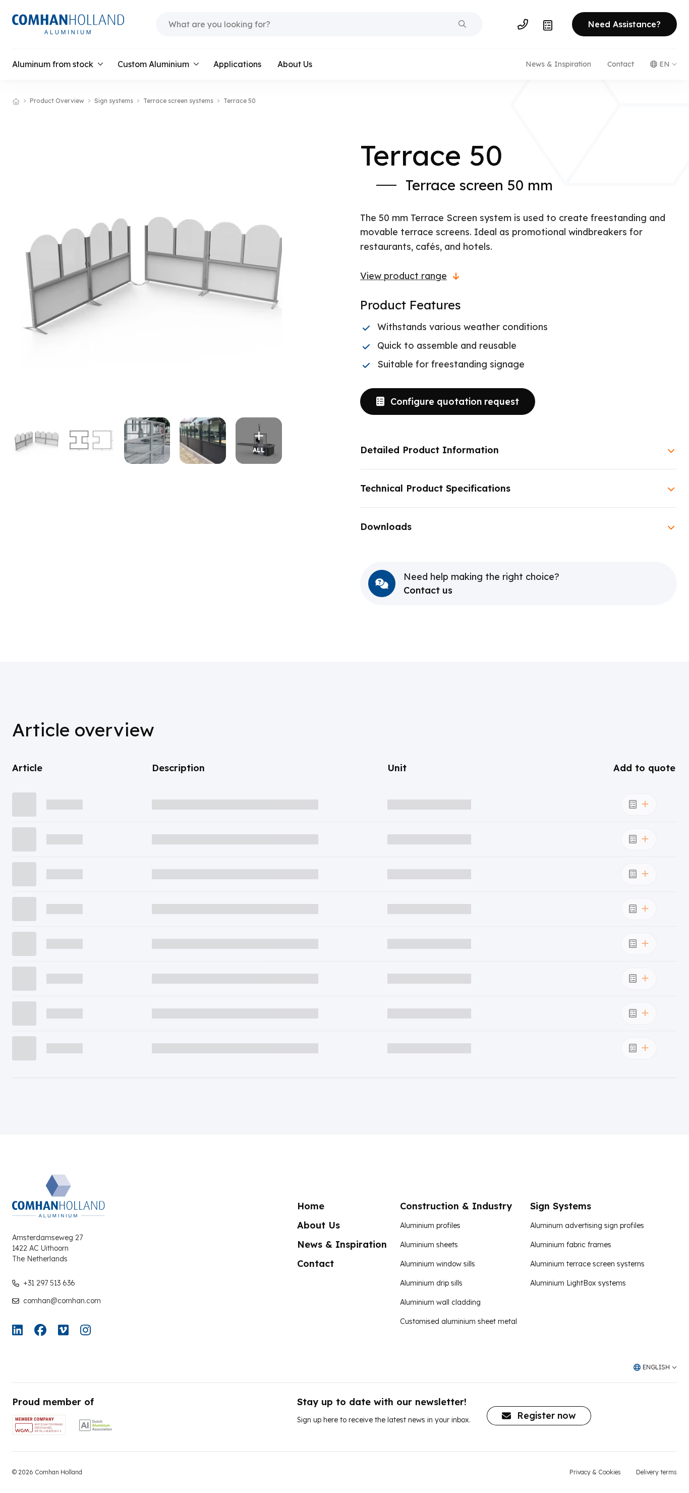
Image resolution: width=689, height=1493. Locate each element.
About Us (294, 64)
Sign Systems (560, 1206)
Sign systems (113, 100)
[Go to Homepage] (68, 24)
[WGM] (39, 1425)
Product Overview (57, 100)
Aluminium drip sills (431, 1283)
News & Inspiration (558, 64)
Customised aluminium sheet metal (458, 1321)
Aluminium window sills (437, 1263)
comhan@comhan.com (62, 1300)
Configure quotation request (454, 401)
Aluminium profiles (430, 1225)
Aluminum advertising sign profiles (587, 1225)
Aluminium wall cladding (440, 1302)
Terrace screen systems (178, 100)
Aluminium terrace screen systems (587, 1263)
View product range (403, 276)
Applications (237, 64)
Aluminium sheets (429, 1244)
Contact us (428, 590)
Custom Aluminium (153, 64)
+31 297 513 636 (49, 1283)
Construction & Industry (456, 1206)
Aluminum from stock (52, 64)
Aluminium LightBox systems (578, 1283)
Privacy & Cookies (595, 1472)
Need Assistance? (624, 24)
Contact (620, 64)
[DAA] (95, 1425)
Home (310, 1206)
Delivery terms (656, 1472)
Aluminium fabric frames (570, 1244)
